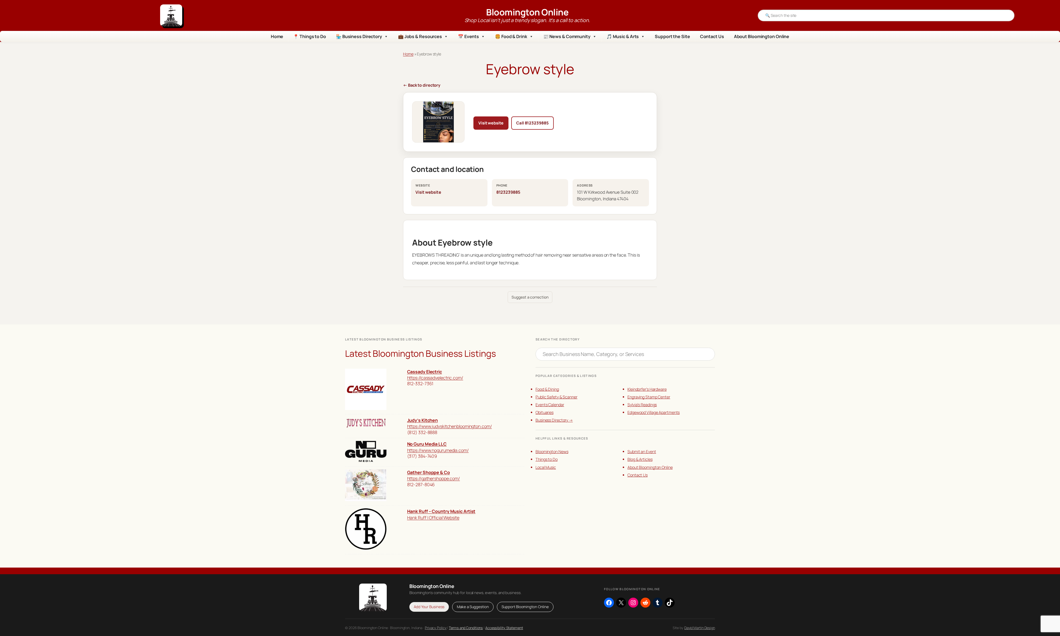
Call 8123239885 (532, 123)
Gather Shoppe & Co (428, 472)
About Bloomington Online (761, 36)
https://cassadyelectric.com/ (435, 378)
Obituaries (544, 412)
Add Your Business (429, 606)
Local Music (546, 467)
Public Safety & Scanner (556, 397)
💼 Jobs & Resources (420, 36)
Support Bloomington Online (525, 606)
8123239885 (508, 192)
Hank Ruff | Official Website (433, 518)
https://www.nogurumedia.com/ (438, 450)
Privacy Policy (436, 627)
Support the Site (672, 36)
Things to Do (547, 459)
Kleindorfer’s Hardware (647, 389)
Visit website (491, 123)
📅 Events (468, 36)
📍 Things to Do (309, 36)
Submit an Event (641, 451)
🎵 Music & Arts (622, 36)
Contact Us (712, 36)
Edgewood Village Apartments (653, 412)
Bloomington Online (527, 12)
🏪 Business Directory (359, 36)
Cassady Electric (424, 372)
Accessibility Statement (504, 627)
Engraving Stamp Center (648, 397)
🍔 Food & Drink (511, 36)
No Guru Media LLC (427, 444)
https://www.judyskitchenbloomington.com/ (449, 426)
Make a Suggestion (473, 606)
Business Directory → (554, 420)
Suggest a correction (530, 297)
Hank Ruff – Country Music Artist (441, 511)
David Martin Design (699, 627)
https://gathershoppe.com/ (433, 478)
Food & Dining (547, 389)
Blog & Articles (640, 459)
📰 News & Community (566, 36)
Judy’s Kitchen (422, 420)
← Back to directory (421, 85)
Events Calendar (550, 404)
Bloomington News (552, 451)
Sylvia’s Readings (642, 404)
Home (277, 36)
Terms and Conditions (466, 627)
